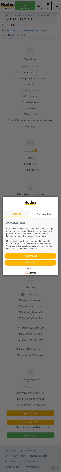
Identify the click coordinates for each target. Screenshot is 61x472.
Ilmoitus (17, 213)
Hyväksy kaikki (30, 255)
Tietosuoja (30, 268)
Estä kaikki (30, 262)
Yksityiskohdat (44, 214)
